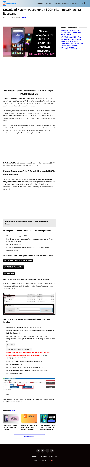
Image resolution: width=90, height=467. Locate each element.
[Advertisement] (29, 73)
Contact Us (65, 3)
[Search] (86, 3)
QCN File (24, 18)
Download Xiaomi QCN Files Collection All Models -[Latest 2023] (29, 427)
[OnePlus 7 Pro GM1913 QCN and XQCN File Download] (11, 418)
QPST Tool (10, 273)
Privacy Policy (74, 3)
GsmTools (58, 3)
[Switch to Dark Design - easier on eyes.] (82, 3)
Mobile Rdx (7, 18)
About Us (34, 456)
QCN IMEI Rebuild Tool (15, 267)
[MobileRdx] (9, 3)
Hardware (40, 3)
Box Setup (49, 3)
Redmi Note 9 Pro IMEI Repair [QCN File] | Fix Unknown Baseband (47, 427)
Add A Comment (29, 436)
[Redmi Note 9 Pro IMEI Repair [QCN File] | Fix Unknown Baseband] (48, 418)
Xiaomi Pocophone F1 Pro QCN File (19, 260)
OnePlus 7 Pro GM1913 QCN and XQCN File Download (10, 427)
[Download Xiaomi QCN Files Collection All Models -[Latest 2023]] (29, 418)
